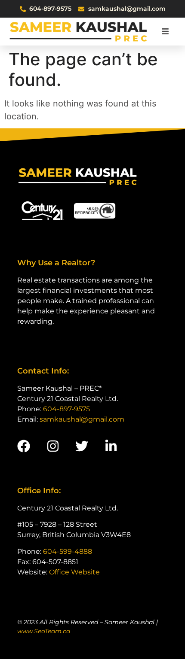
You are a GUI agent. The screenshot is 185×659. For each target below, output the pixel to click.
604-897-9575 (66, 409)
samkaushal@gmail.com (82, 419)
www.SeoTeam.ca (43, 631)
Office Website (74, 572)
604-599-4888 (67, 551)
